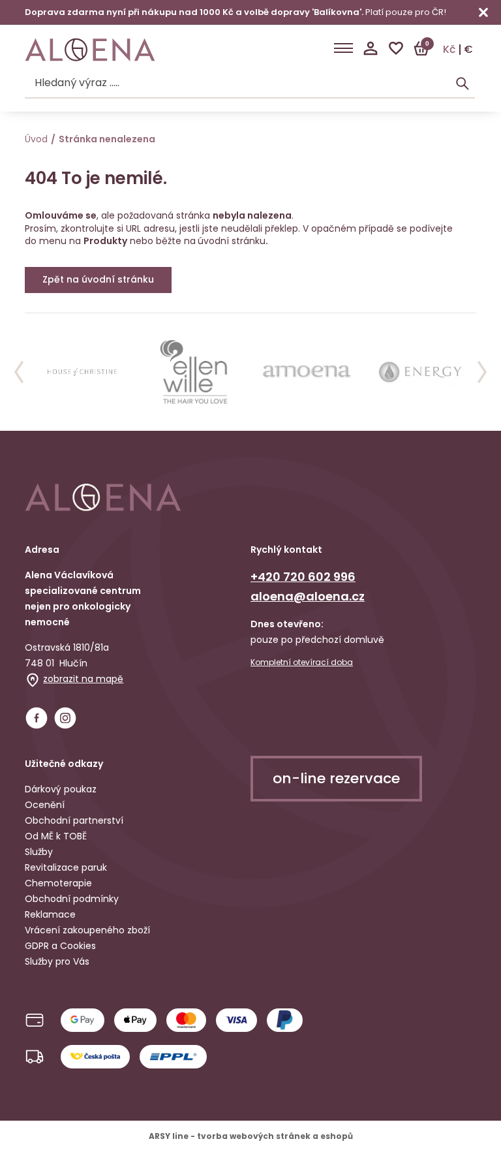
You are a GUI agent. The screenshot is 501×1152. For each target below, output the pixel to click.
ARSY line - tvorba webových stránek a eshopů (251, 1136)
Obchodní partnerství (74, 820)
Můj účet (370, 48)
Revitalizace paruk (66, 867)
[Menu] (343, 48)
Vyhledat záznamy (462, 83)
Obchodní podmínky (72, 898)
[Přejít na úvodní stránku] (90, 50)
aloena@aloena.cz (307, 596)
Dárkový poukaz (61, 789)
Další (482, 372)
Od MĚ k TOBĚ (56, 836)
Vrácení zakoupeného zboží (87, 930)
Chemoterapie (58, 883)
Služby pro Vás (57, 961)
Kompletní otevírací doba (301, 662)
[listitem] (81, 372)
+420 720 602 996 (303, 576)
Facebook (36, 718)
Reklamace (50, 914)
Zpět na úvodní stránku (98, 279)
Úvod (36, 139)
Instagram (65, 718)
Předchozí (19, 372)
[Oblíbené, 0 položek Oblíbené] (396, 48)
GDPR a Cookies (60, 945)
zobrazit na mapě (83, 678)
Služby (39, 851)
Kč (449, 49)
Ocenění (45, 804)
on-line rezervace (336, 778)
